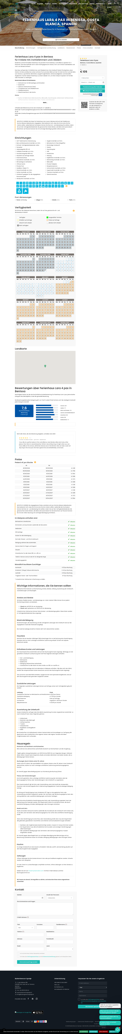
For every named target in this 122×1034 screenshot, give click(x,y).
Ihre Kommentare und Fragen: (26, 901)
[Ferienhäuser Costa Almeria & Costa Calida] (13, 10)
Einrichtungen (30, 48)
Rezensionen (70, 48)
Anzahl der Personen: (52, 895)
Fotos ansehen (62, 39)
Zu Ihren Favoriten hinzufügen (93, 91)
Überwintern (63, 4)
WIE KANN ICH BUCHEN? (60, 982)
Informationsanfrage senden (28, 962)
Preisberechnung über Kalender (92, 87)
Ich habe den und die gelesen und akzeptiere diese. (46, 956)
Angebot (48, 4)
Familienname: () (61, 924)
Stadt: (19, 946)
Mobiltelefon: (50, 931)
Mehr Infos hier (114, 1031)
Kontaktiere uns (58, 987)
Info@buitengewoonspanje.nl (25, 994)
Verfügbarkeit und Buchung (46, 48)
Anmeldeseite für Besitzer (61, 989)
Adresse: (19, 939)
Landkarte (61, 48)
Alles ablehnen (103, 1031)
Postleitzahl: (50, 939)
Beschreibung (19, 48)
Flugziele (40, 4)
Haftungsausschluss (33, 956)
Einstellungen (93, 1031)
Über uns (56, 985)
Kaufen (54, 4)
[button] (45, 366)
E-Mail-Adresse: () (23, 917)
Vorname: (40, 924)
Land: (48, 946)
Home (34, 4)
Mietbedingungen (71, 1021)
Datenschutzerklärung (49, 956)
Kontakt (97, 48)
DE (110, 4)
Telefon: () (20, 931)
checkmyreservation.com (35, 871)
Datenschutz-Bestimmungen (85, 1021)
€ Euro (109, 7)
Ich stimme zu (83, 1031)
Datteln (19, 895)
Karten (92, 4)
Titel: (18, 924)
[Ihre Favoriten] (118, 3)
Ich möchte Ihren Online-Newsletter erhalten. (32, 953)
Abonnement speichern (92, 1006)
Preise (79, 48)
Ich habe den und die (93, 1001)
